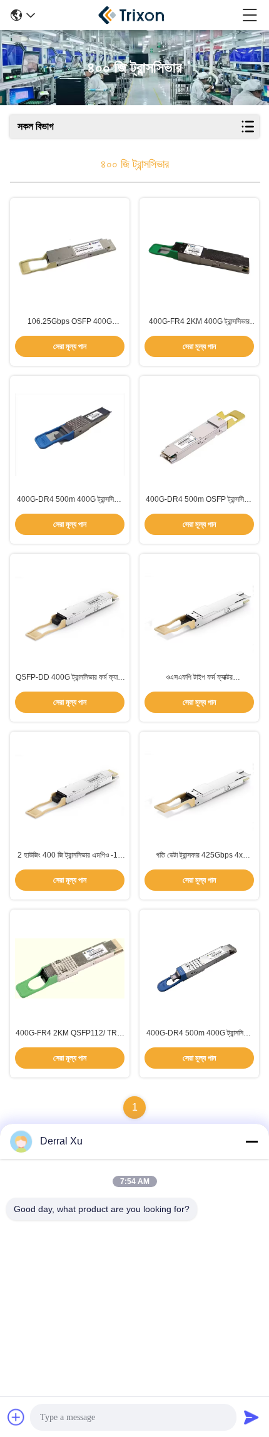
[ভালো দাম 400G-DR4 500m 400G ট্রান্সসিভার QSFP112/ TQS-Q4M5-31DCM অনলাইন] (69, 434)
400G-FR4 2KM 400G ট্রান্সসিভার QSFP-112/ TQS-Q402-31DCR (199, 322)
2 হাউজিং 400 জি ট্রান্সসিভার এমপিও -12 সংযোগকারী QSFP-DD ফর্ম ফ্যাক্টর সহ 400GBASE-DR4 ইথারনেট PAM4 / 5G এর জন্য (70, 856)
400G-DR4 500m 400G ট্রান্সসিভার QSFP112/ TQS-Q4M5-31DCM (70, 500)
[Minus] (251, 1141)
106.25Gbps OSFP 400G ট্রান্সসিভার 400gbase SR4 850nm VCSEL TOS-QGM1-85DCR (70, 322)
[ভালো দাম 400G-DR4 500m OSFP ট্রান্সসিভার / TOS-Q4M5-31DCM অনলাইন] (199, 435)
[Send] (251, 1417)
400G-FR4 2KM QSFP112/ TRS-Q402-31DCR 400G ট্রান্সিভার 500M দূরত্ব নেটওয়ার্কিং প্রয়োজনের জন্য (70, 1034)
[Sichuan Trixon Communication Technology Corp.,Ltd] (139, 15)
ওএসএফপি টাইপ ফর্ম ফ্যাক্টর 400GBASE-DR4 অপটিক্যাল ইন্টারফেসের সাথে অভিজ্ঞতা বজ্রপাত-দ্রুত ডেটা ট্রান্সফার (200, 678)
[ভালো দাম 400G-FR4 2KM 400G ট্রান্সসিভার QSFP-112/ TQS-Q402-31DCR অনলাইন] (199, 256)
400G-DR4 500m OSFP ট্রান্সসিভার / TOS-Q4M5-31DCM (199, 500)
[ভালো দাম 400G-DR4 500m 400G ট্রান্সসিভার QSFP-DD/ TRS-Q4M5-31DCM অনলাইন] (199, 968)
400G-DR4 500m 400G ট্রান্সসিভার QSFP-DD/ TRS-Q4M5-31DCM (199, 1034)
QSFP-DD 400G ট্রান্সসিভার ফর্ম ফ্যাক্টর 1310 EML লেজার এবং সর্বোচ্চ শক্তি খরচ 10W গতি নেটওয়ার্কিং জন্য (70, 678)
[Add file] (16, 1417)
